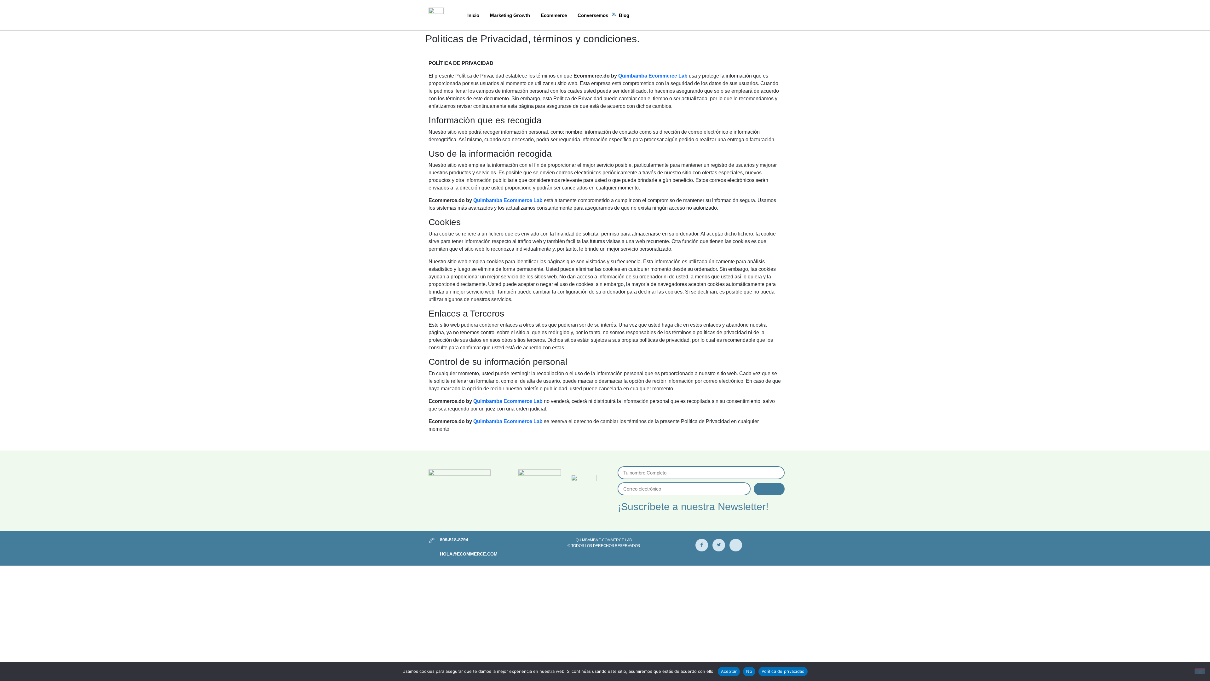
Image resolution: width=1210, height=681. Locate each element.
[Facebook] (701, 545)
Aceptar (729, 671)
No (749, 671)
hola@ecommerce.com (469, 553)
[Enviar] (769, 489)
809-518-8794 (454, 539)
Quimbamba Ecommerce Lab (653, 76)
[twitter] (718, 545)
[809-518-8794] (432, 540)
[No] (1200, 671)
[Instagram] (735, 545)
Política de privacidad (783, 671)
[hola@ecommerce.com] (432, 554)
